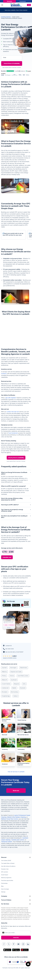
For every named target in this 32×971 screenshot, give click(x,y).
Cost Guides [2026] (6, 860)
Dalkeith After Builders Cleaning (16, 817)
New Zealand (22, 962)
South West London (23, 675)
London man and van (13, 411)
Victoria (12, 675)
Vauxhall (4, 667)
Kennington (13, 667)
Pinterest (13, 944)
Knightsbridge (6, 696)
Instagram (23, 944)
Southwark (14, 680)
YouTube (18, 944)
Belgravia (16, 684)
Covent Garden (6, 684)
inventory (4, 373)
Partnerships (4, 883)
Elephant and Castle (16, 671)
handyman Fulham (6, 841)
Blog (2, 886)
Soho (24, 684)
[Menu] (2, 5)
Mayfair (14, 688)
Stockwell (22, 688)
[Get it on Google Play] (16, 605)
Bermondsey (14, 692)
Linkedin (28, 944)
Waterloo (4, 671)
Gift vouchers (4, 872)
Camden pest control (17, 840)
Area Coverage (5, 889)
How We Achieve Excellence (8, 866)
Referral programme (6, 877)
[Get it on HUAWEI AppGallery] (25, 950)
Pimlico (4, 675)
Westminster (23, 667)
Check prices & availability (16, 457)
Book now (16, 790)
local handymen (13, 433)
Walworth (4, 680)
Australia (14, 962)
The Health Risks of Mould (7, 863)
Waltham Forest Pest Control (9, 819)
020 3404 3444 (9, 648)
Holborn (15, 696)
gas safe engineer (11, 397)
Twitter (9, 944)
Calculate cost (7, 557)
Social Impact (4, 874)
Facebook (4, 944)
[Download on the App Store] (7, 605)
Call (29, 5)
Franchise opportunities (7, 880)
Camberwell (5, 688)
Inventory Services (6, 17)
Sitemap (3, 891)
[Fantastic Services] (16, 5)
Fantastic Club (4, 869)
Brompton (4, 692)
